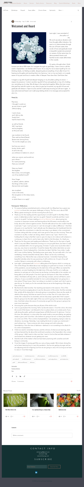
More (60, 10)
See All (78, 390)
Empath (23, 10)
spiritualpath (16, 359)
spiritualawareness (17, 356)
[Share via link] (24, 376)
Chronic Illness (42, 10)
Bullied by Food (62, 410)
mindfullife (63, 356)
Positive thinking (16, 368)
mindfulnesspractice (53, 356)
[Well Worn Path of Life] (15, 400)
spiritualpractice (64, 359)
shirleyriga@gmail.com (43, 452)
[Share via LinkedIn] (20, 376)
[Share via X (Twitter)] (16, 376)
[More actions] (71, 21)
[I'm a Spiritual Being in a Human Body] (42, 400)
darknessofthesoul (22, 362)
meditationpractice (30, 356)
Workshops (14, 10)
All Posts (5, 10)
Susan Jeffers (31, 10)
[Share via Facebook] (12, 376)
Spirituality (52, 10)
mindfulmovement (26, 359)
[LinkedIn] (36, 472)
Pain (13, 371)
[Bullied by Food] (68, 400)
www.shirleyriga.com (43, 456)
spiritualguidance (52, 359)
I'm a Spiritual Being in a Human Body (41, 410)
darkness (32, 362)
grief (14, 362)
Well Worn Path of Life (10, 410)
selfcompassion (41, 356)
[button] (49, 3)
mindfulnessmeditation (40, 359)
